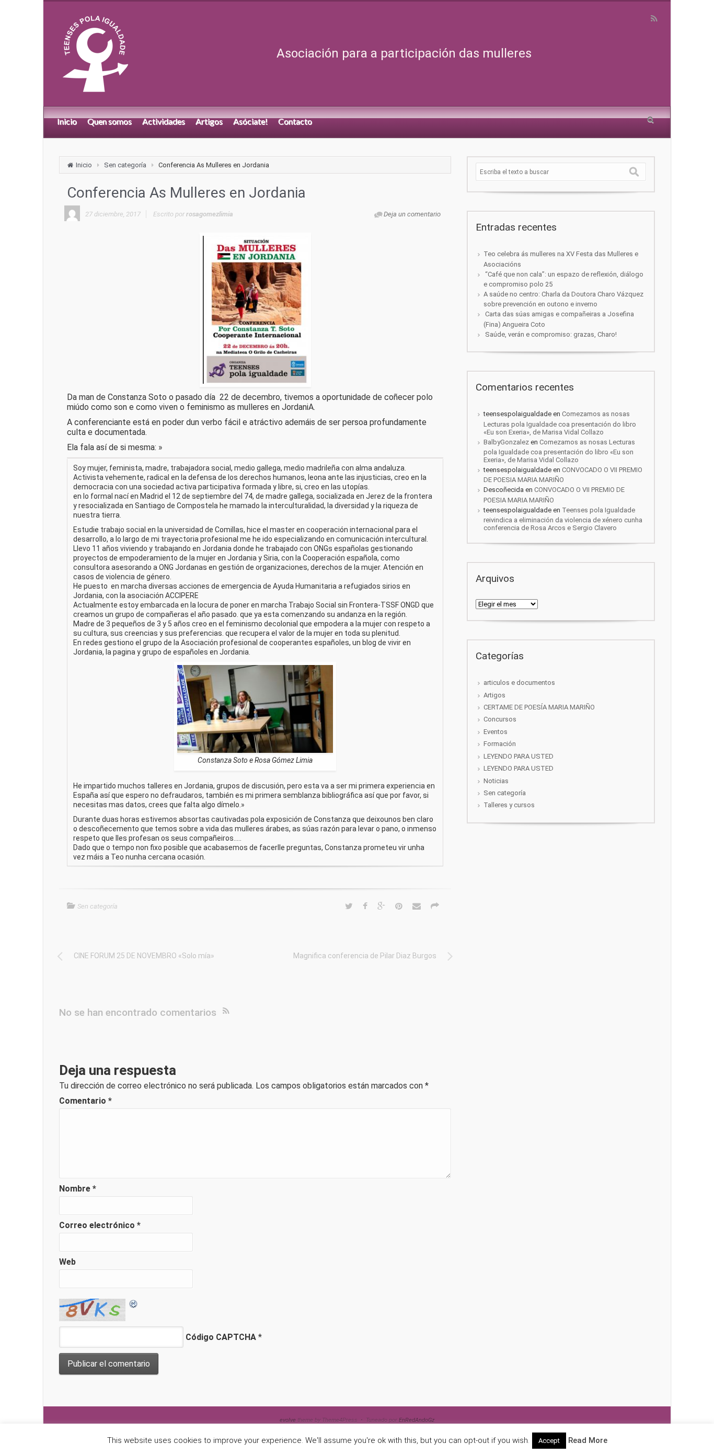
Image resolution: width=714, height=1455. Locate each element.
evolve (288, 1420)
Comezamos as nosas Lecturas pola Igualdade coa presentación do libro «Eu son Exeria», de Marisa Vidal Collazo (559, 423)
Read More (587, 1440)
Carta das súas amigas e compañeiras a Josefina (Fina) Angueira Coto (558, 319)
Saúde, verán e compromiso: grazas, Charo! (550, 334)
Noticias (496, 781)
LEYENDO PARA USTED (518, 756)
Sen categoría (125, 165)
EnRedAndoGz (416, 1420)
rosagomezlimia (209, 214)
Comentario (85, 1101)
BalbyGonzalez (506, 442)
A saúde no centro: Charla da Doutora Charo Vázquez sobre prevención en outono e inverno (563, 299)
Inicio (84, 165)
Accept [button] (549, 1441)
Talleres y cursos (509, 805)
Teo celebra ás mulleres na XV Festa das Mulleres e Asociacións (560, 259)
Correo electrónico (100, 1225)
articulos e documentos (519, 682)
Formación (499, 744)
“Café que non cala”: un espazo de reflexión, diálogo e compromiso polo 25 (563, 279)
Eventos (495, 732)
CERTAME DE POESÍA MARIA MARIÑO (539, 707)
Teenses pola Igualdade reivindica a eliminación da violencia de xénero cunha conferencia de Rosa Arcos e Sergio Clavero (562, 519)
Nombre (77, 1189)
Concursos (499, 719)
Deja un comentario (412, 214)
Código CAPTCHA (221, 1337)
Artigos (494, 695)
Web (67, 1262)
